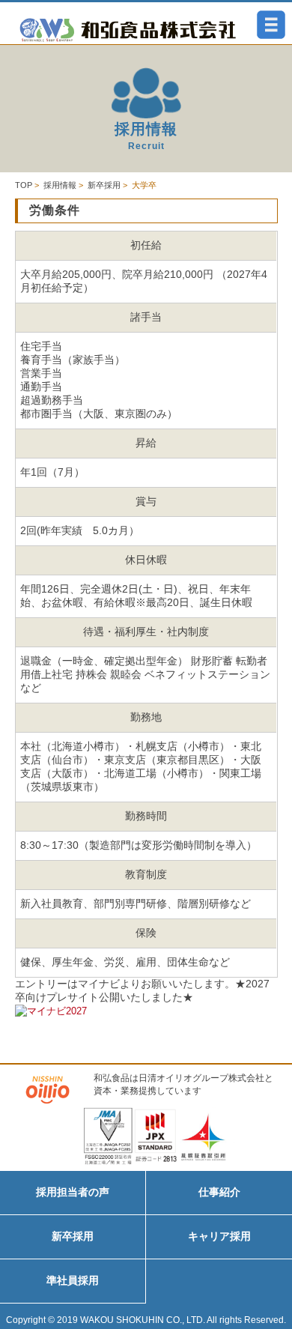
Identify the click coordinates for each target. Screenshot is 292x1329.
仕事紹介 (219, 1192)
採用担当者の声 (72, 1192)
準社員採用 (72, 1280)
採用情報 (59, 185)
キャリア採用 (219, 1236)
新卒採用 (104, 185)
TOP (23, 185)
